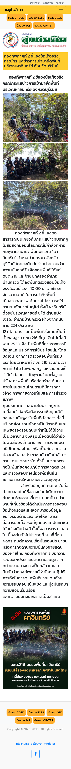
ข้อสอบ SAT (23, 25)
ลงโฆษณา (36, 744)
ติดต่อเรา (49, 744)
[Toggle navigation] (61, 9)
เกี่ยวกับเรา (22, 744)
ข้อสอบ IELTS (36, 18)
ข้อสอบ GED (55, 18)
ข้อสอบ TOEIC (16, 18)
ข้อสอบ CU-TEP (43, 25)
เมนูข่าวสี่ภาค (14, 9)
